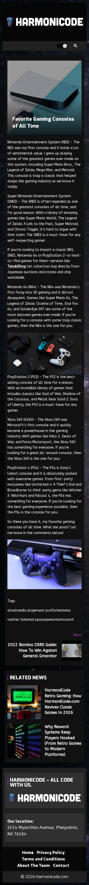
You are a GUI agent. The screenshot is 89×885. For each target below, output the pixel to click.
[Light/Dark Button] (62, 45)
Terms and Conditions (43, 859)
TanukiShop (16, 266)
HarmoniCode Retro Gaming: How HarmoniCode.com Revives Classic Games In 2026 (24, 702)
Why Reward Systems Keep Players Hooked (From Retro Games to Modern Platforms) (24, 741)
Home (27, 852)
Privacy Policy (51, 852)
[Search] (75, 46)
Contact (61, 865)
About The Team (33, 865)
